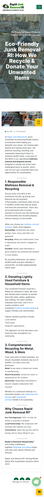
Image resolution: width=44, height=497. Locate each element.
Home (4, 33)
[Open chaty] (36, 481)
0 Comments (21, 131)
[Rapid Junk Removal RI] (12, 7)
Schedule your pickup (22, 447)
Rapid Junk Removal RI (17, 137)
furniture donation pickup (25, 308)
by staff (9, 131)
